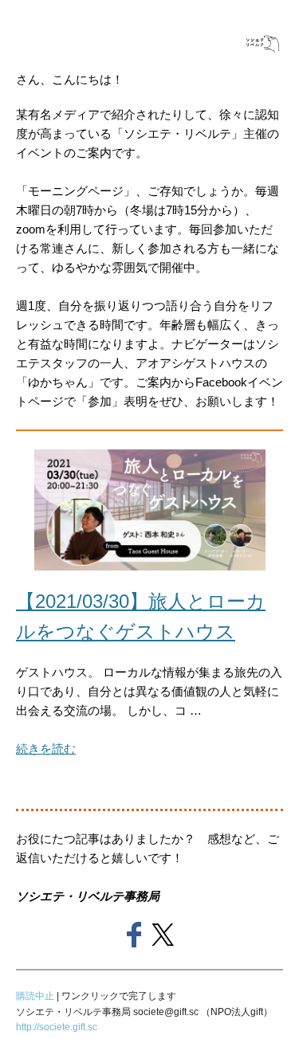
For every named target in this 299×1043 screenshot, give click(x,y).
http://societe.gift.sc (56, 1027)
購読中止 (36, 996)
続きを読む (46, 748)
